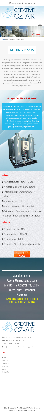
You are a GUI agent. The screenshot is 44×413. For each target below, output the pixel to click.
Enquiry (4, 375)
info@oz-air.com (16, 3)
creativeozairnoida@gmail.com (25, 347)
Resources (5, 366)
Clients (4, 369)
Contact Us (5, 372)
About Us (5, 360)
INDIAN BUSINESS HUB (26, 410)
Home (3, 39)
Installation (5, 363)
